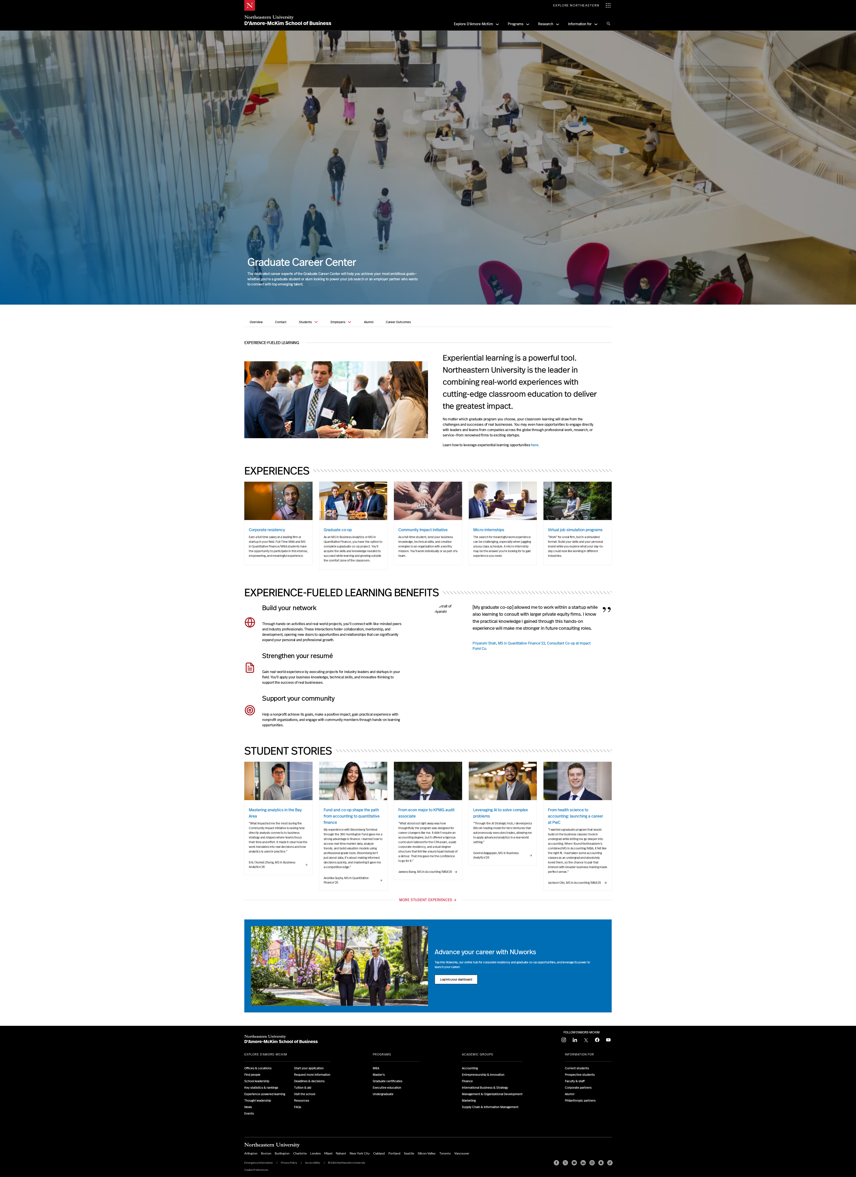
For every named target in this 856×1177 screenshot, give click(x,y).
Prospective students (580, 1074)
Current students (577, 1068)
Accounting (470, 1068)
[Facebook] (556, 1162)
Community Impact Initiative (423, 530)
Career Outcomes (398, 322)
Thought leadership (257, 1100)
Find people (252, 1074)
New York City (360, 1153)
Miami (328, 1153)
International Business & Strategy (485, 1087)
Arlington (250, 1153)
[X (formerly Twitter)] (565, 1162)
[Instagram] (592, 1162)
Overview (256, 322)
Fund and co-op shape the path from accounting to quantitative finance (352, 816)
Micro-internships (488, 530)
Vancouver (461, 1153)
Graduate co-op (338, 530)
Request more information (312, 1074)
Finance (467, 1081)
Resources (301, 1100)
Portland (394, 1153)
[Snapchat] (601, 1162)
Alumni (368, 322)
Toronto (445, 1153)
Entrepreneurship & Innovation (483, 1074)
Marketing (469, 1100)
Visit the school (304, 1094)
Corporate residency (267, 530)
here (534, 445)
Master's (379, 1074)
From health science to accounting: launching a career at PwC (575, 816)
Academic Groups (477, 1054)
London (315, 1153)
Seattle (409, 1153)
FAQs (297, 1107)
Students (305, 322)
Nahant (341, 1153)
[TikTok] (610, 1162)
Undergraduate (383, 1094)
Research (545, 24)
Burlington (282, 1153)
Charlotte (300, 1153)
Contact (280, 322)
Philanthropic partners (580, 1100)
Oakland (379, 1153)
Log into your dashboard (456, 980)
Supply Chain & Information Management (490, 1107)
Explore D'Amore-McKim (473, 24)
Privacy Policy (289, 1162)
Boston (266, 1153)
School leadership (256, 1081)
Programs (515, 24)
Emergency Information (258, 1162)
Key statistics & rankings (261, 1087)
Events (249, 1113)
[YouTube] (574, 1162)
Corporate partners (578, 1087)
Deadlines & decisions (309, 1081)
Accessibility (312, 1162)
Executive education (387, 1087)
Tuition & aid (302, 1087)
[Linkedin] (583, 1162)
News (248, 1107)
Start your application (309, 1068)
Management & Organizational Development (492, 1094)
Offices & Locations (258, 1068)
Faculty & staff (575, 1081)
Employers (338, 322)
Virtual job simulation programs (575, 530)
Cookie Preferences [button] (256, 1169)
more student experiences (425, 900)
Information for (580, 24)
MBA (376, 1068)
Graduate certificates (387, 1081)
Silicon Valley (427, 1153)
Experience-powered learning (264, 1094)
